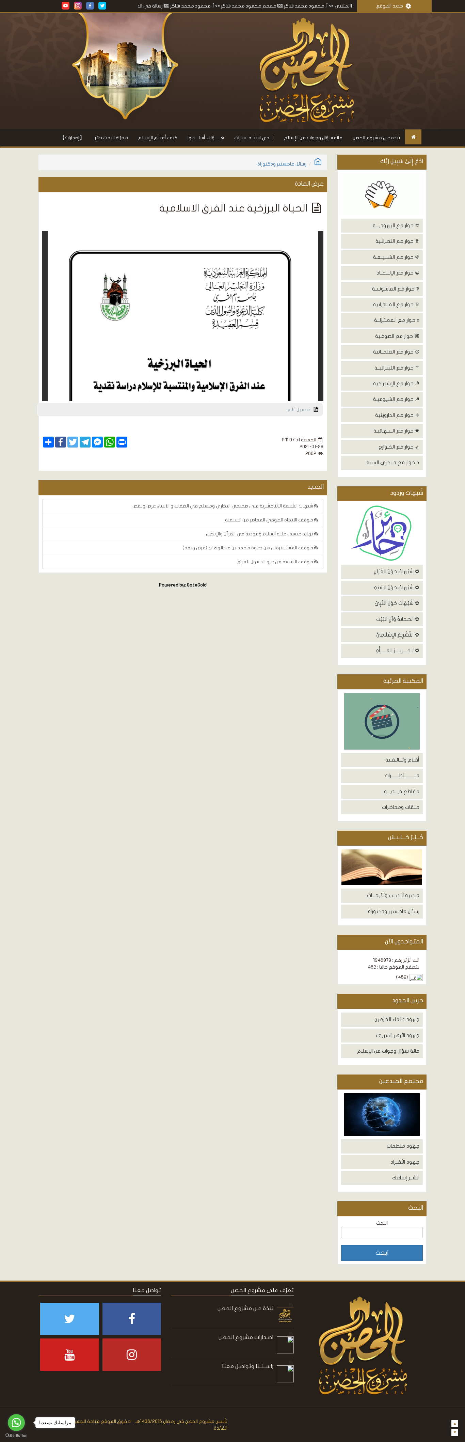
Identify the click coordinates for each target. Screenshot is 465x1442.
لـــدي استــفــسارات (254, 137)
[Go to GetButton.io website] (16, 1435)
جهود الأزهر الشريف (397, 1035)
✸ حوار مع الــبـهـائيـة (396, 431)
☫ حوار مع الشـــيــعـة (396, 257)
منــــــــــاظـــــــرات (402, 775)
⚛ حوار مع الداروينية (397, 415)
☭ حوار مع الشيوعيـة (396, 399)
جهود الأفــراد (404, 1162)
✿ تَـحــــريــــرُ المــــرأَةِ (397, 650)
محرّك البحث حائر (111, 137)
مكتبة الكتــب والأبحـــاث (393, 895)
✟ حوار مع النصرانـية (397, 241)
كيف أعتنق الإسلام (157, 137)
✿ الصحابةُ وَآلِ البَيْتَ (397, 619)
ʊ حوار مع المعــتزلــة (396, 320)
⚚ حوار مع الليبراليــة (396, 368)
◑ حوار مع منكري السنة (393, 462)
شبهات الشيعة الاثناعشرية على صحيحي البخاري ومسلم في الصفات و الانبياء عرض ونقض (223, 505)
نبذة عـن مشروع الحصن (376, 137)
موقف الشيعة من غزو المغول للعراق (275, 561)
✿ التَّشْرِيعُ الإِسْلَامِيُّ (397, 635)
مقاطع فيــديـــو (401, 791)
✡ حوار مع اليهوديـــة (396, 225)
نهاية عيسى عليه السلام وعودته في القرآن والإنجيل (260, 533)
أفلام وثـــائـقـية (402, 760)
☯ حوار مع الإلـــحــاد (397, 273)
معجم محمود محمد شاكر (280, 6)
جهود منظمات (403, 1146)
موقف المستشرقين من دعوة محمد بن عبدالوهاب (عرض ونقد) (248, 547)
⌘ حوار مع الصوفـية (397, 336)
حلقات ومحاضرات (400, 807)
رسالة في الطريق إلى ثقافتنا (165, 6)
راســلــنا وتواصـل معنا (247, 1366)
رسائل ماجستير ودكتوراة (393, 911)
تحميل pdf (301, 409)
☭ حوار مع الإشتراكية (396, 383)
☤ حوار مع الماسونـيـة (395, 289)
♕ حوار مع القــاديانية (396, 304)
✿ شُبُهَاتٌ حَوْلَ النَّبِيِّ (396, 603)
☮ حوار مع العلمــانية (396, 352)
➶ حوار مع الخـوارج (399, 447)
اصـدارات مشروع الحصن (246, 1337)
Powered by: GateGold (183, 585)
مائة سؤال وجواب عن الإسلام (313, 137)
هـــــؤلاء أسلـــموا (206, 137)
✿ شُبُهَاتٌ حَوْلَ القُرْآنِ (396, 571)
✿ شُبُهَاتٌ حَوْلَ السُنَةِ (396, 587)
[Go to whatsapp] (16, 1422)
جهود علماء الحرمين (396, 1019)
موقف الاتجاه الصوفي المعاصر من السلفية (269, 519)
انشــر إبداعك (405, 1177)
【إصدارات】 (72, 137)
